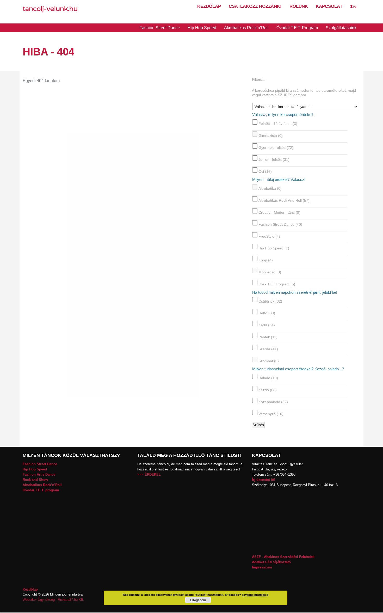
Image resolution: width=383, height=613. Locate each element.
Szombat (268, 361)
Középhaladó (273, 402)
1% (353, 6)
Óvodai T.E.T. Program (297, 28)
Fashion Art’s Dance (39, 474)
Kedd (266, 325)
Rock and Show (35, 480)
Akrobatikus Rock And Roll (284, 200)
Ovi (265, 171)
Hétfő (266, 313)
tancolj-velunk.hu (50, 9)
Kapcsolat (329, 6)
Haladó (268, 378)
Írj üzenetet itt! (263, 480)
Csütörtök (270, 301)
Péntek (267, 337)
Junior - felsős (273, 159)
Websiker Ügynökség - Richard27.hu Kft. (53, 600)
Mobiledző (269, 272)
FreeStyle (269, 236)
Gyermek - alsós (275, 147)
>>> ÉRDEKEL (149, 474)
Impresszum (262, 567)
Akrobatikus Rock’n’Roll (246, 28)
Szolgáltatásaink (341, 28)
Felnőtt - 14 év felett (277, 123)
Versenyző (270, 414)
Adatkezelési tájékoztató (271, 562)
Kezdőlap (209, 6)
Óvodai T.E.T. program (41, 490)
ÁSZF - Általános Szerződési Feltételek (283, 557)
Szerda (268, 349)
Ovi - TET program (276, 284)
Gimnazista (270, 135)
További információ (255, 595)
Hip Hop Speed (202, 28)
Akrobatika (270, 188)
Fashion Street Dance (159, 28)
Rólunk (298, 6)
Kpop (265, 260)
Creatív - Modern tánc (279, 212)
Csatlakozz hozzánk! (255, 6)
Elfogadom (198, 600)
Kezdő (267, 390)
